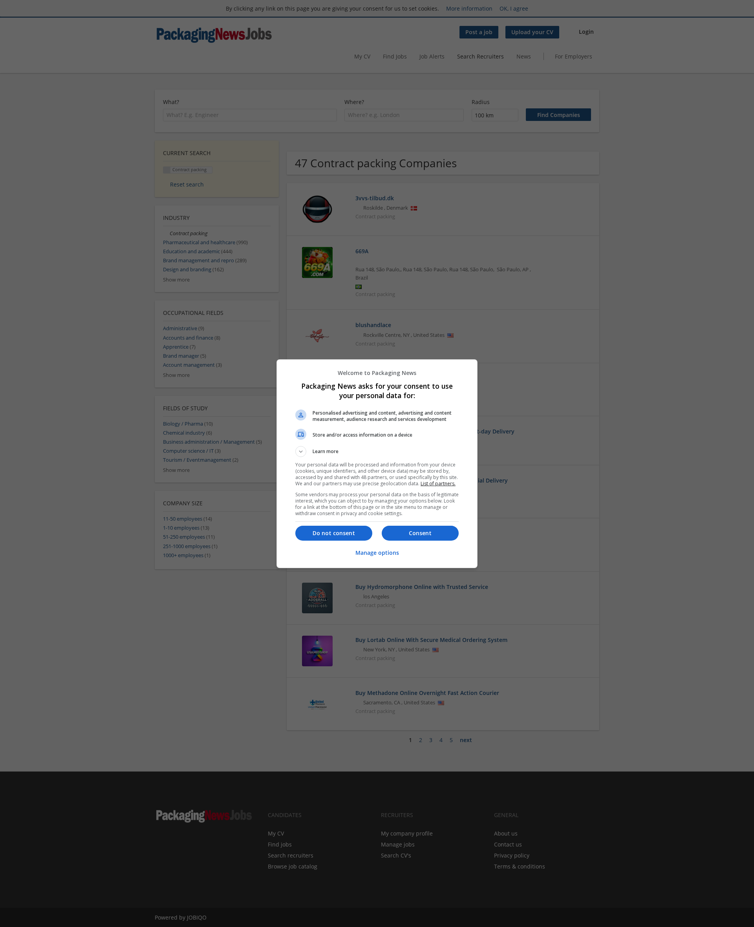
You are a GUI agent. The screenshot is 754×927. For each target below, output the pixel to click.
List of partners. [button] (438, 483)
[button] (377, 451)
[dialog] (377, 463)
